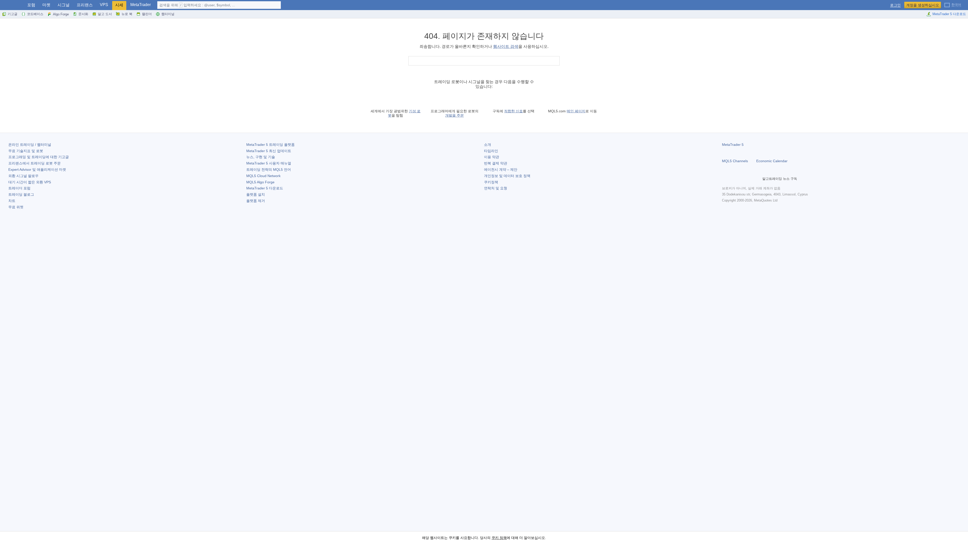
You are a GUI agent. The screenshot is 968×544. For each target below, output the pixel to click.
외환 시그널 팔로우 (23, 176)
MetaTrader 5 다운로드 (949, 14)
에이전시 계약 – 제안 (500, 169)
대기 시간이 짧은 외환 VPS (29, 182)
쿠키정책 (491, 182)
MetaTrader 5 (733, 145)
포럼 (31, 5)
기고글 (12, 14)
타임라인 (491, 151)
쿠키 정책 (499, 538)
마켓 (46, 5)
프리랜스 (85, 5)
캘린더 (147, 14)
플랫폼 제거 (255, 201)
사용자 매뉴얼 (268, 163)
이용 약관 (491, 157)
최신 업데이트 (268, 151)
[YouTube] (749, 179)
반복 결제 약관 (495, 163)
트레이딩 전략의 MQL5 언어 (268, 169)
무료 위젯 (15, 207)
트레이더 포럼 (19, 188)
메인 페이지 (576, 111)
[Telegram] (733, 179)
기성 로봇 (404, 113)
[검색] (555, 60)
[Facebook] (725, 179)
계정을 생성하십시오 (922, 5)
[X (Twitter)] (741, 179)
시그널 (63, 5)
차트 (11, 201)
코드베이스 (35, 14)
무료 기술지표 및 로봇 (25, 151)
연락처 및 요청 (495, 188)
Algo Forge (61, 14)
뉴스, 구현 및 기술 (260, 157)
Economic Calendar (772, 161)
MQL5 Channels (735, 161)
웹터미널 (167, 14)
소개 (487, 145)
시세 (119, 5)
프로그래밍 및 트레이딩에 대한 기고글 (38, 157)
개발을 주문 (454, 115)
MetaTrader (140, 5)
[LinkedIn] (757, 179)
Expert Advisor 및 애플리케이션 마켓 (37, 169)
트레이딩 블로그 (21, 194)
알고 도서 (105, 14)
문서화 (83, 14)
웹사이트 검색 (505, 46)
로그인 (895, 5)
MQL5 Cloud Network (263, 176)
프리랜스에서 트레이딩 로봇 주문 (34, 163)
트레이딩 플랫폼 (270, 145)
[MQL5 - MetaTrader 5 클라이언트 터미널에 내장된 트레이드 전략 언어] (12, 5)
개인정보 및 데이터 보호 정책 (507, 176)
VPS (104, 5)
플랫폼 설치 (255, 194)
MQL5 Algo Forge (260, 182)
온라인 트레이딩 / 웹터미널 (29, 145)
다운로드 (264, 188)
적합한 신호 (513, 111)
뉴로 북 (127, 14)
